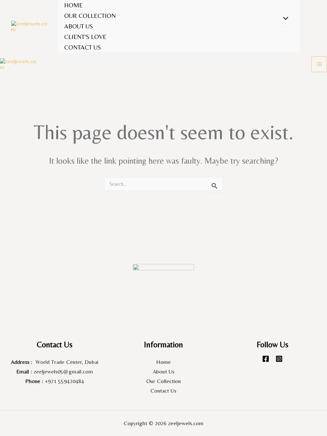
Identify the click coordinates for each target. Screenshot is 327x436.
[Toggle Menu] (283, 18)
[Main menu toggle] (319, 64)
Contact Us (82, 47)
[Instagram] (279, 358)
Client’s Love (85, 36)
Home (73, 5)
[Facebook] (265, 358)
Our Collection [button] (90, 15)
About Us (78, 26)
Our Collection (163, 381)
